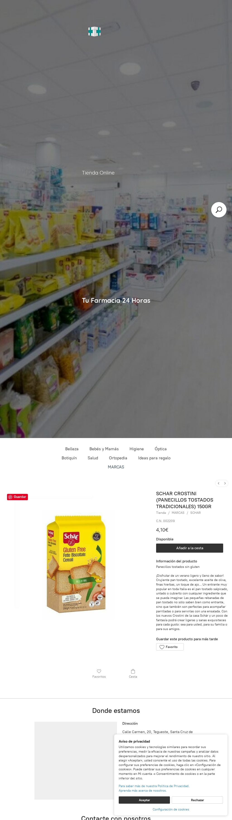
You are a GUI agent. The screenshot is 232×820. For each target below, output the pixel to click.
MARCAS (116, 467)
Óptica (161, 448)
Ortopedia (118, 458)
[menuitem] (218, 483)
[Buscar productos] (219, 210)
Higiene (137, 448)
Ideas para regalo (154, 458)
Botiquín (69, 458)
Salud (93, 458)
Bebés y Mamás (104, 448)
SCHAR (195, 513)
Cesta (133, 677)
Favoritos (99, 677)
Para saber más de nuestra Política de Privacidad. (154, 786)
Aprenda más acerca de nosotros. (143, 791)
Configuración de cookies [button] (171, 809)
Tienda (161, 513)
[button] (170, 646)
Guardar (20, 497)
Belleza (72, 448)
